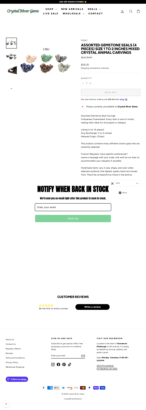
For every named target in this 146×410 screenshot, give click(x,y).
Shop (50, 9)
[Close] (112, 183)
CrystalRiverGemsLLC (73, 399)
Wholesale (72, 13)
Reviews (9, 353)
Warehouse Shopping (15, 367)
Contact (95, 13)
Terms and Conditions (15, 358)
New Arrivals (72, 9)
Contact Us (11, 344)
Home (83, 40)
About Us (10, 339)
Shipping (85, 68)
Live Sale (50, 13)
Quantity (86, 78)
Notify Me (73, 218)
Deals (93, 9)
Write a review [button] (92, 307)
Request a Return (13, 349)
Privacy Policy (12, 362)
